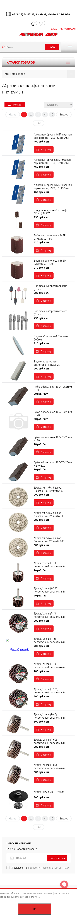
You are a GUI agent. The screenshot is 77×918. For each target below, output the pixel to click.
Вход (54, 28)
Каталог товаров (20, 62)
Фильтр (17, 104)
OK (34, 909)
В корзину (46, 149)
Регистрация (68, 28)
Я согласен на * (40, 867)
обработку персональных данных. (48, 867)
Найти (52, 47)
